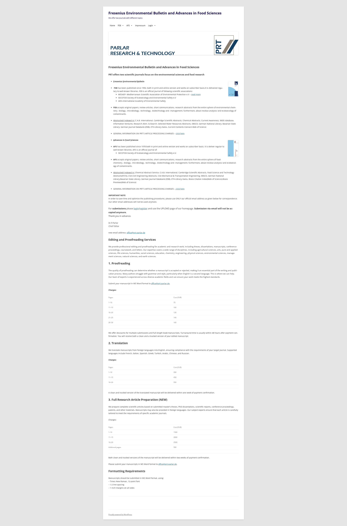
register (143, 208)
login (136, 208)
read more (196, 94)
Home (112, 25)
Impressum (140, 25)
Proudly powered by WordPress (120, 514)
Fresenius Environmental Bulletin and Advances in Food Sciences (164, 13)
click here (180, 133)
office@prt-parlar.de (136, 232)
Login (150, 25)
